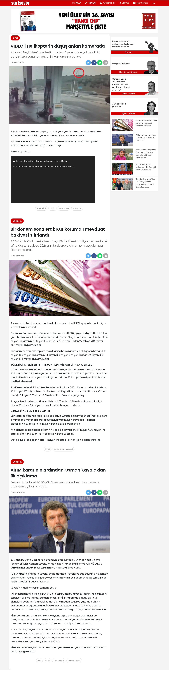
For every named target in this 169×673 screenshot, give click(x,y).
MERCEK (125, 3)
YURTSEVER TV (109, 3)
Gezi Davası (59, 660)
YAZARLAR (91, 3)
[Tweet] (88, 62)
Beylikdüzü (41, 208)
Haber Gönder (141, 3)
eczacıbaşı (64, 208)
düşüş (52, 208)
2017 (39, 660)
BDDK (47, 449)
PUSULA (77, 3)
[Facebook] (94, 62)
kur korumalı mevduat (63, 449)
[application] (53, 179)
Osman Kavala (74, 660)
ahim (47, 660)
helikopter (77, 208)
